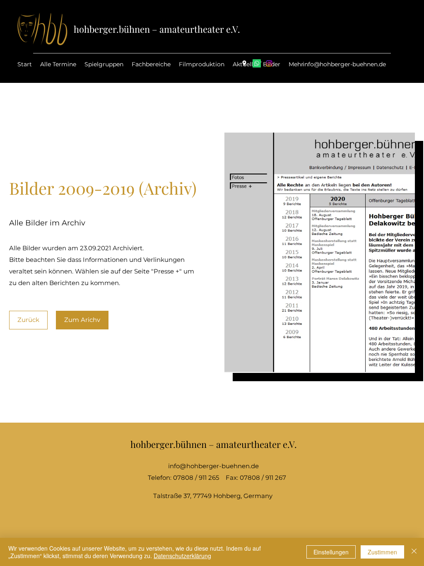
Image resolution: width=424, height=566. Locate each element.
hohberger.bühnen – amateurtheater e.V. (157, 29)
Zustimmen (382, 552)
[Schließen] (414, 551)
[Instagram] (269, 63)
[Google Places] (244, 63)
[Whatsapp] (257, 63)
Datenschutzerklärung (182, 555)
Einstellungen (331, 552)
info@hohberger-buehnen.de (344, 64)
